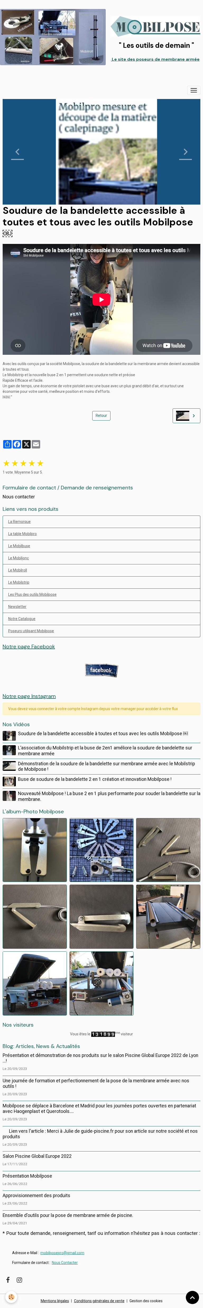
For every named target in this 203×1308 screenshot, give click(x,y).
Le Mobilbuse (19, 546)
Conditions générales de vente (99, 1301)
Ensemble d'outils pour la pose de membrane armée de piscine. (68, 1215)
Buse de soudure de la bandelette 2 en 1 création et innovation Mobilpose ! (95, 779)
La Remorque (19, 522)
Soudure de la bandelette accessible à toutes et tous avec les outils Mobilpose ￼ (103, 733)
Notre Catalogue (21, 619)
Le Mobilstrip (18, 582)
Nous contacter (19, 496)
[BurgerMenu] (193, 90)
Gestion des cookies (146, 1301)
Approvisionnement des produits (36, 1195)
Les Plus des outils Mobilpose (32, 594)
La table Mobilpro (22, 534)
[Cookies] (11, 1297)
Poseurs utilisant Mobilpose (31, 631)
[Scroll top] (192, 1297)
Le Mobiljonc (18, 558)
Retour (101, 415)
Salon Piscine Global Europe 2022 (37, 1156)
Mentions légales (55, 1301)
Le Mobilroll (17, 570)
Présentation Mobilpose (27, 1176)
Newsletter (17, 607)
